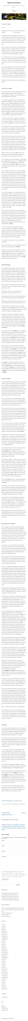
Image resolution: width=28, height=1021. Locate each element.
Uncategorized (9, 800)
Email (3, 845)
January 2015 (4, 934)
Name (3, 840)
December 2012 (5, 972)
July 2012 (3, 980)
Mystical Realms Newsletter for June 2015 (10, 894)
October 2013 (4, 955)
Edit (20, 800)
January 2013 (4, 970)
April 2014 (4, 946)
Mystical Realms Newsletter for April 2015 (10, 898)
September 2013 (5, 957)
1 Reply (3, 27)
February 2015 (4, 932)
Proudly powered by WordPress (8, 1018)
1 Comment (16, 800)
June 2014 (4, 942)
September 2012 (5, 977)
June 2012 (4, 982)
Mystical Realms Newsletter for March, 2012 (15, 908)
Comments (5, 1008)
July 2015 (3, 924)
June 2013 (4, 962)
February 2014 (4, 949)
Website (3, 851)
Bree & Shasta (8, 916)
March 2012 (4, 987)
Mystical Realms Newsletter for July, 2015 (10, 893)
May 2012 (4, 983)
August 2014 (4, 939)
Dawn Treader (9, 913)
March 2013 (4, 967)
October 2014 (4, 936)
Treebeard (7, 914)
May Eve (23, 812)
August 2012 (4, 979)
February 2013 (4, 969)
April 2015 (4, 929)
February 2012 (4, 988)
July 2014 (3, 941)
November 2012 (5, 974)
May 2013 (4, 964)
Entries (4, 1007)
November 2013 (5, 954)
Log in (3, 1005)
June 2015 (4, 926)
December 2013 (5, 952)
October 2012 (4, 975)
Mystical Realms (14, 3)
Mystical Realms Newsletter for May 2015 (10, 896)
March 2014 (4, 947)
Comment (4, 856)
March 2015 (4, 931)
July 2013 (3, 960)
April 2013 (4, 965)
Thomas (3, 913)
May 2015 (4, 927)
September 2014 (5, 937)
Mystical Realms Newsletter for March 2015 (10, 899)
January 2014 (4, 950)
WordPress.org (5, 1010)
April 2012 (4, 985)
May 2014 (4, 944)
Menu (14, 10)
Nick (2, 914)
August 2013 (4, 959)
